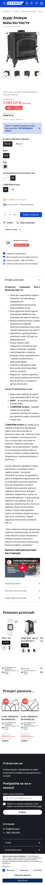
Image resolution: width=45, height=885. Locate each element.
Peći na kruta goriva (29, 11)
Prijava (22, 812)
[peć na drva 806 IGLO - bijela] (29, 627)
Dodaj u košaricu (31, 215)
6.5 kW (6, 643)
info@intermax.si (13, 829)
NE (13, 178)
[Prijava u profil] (32, 3)
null (6, 638)
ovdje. (39, 806)
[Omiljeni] (16, 622)
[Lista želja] (36, 3)
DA (5, 178)
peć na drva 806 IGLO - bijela (29, 641)
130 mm (7, 144)
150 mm (19, 144)
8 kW (6, 156)
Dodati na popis (11, 229)
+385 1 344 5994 (13, 833)
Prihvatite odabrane (22, 875)
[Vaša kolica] (42, 3)
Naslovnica (7, 11)
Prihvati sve (22, 881)
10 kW (25, 645)
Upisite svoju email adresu (13, 794)
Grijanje (16, 11)
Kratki (7, 18)
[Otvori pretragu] (27, 3)
